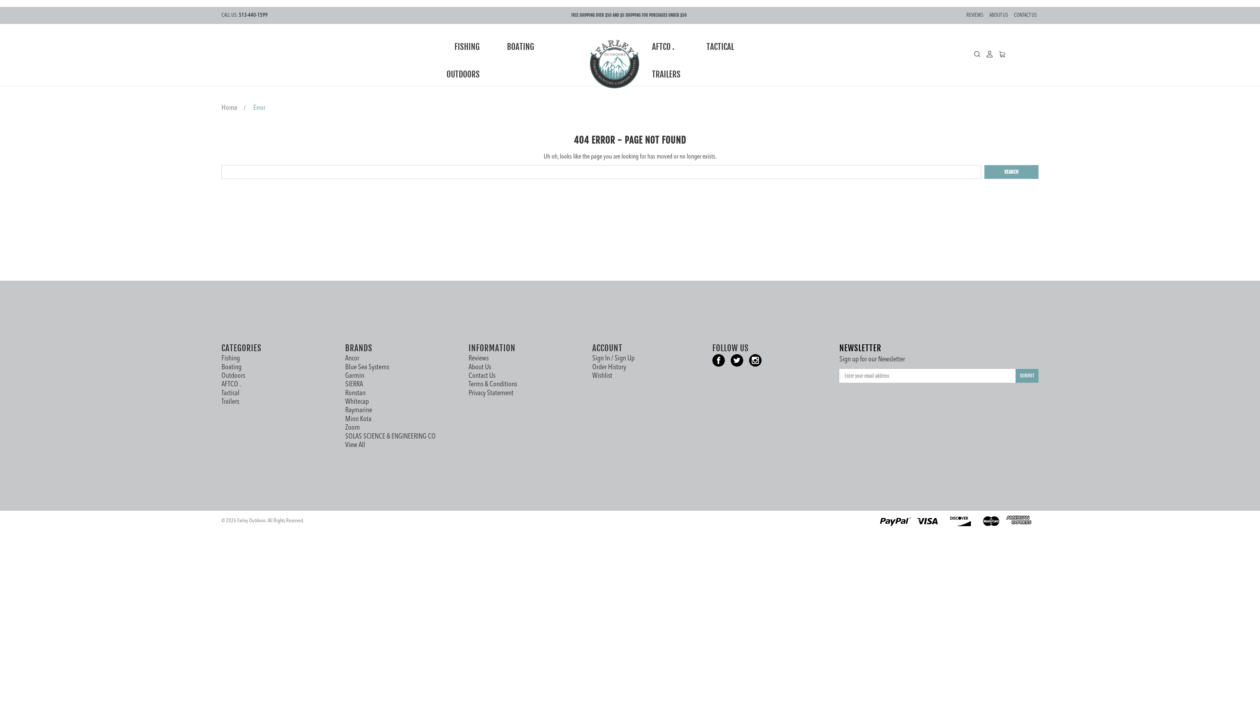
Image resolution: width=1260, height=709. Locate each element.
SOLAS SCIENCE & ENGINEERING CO (390, 436)
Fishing (467, 47)
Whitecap (357, 401)
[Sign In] (986, 54)
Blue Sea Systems (367, 367)
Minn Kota (358, 419)
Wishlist (602, 375)
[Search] (977, 54)
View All (355, 445)
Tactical (721, 47)
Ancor (352, 358)
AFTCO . (664, 47)
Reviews (974, 15)
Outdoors (464, 74)
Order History (609, 367)
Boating (521, 47)
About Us (998, 15)
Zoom (352, 427)
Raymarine (358, 410)
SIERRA (354, 384)
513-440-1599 (244, 15)
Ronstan (355, 393)
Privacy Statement (491, 393)
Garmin (354, 375)
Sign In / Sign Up (613, 358)
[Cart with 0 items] (999, 54)
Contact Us (1025, 15)
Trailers (667, 74)
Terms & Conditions (493, 384)
